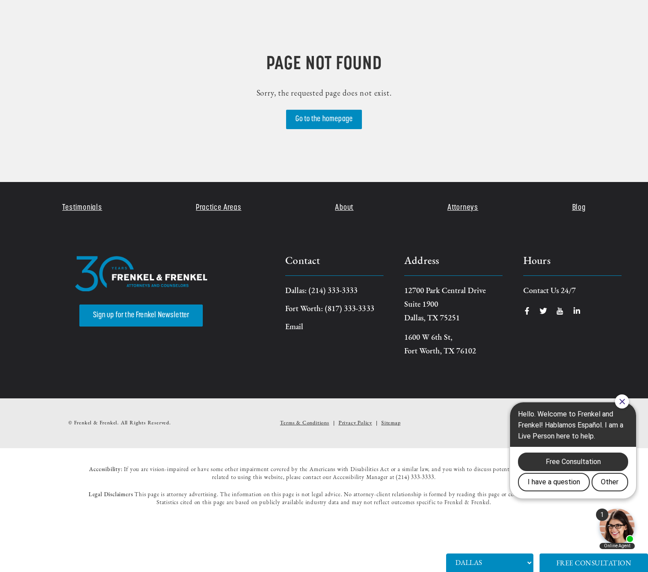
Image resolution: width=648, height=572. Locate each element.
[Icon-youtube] (560, 311)
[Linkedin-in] (577, 311)
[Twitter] (543, 311)
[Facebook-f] (527, 311)
